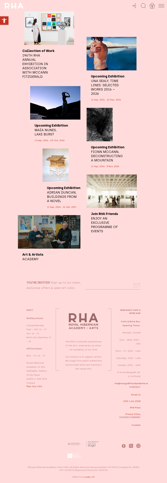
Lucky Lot (89, 476)
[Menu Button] (161, 5)
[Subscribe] (137, 285)
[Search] (143, 5)
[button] (4, 20)
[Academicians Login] (134, 6)
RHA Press (135, 407)
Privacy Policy (133, 414)
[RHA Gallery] (68, 6)
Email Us (136, 394)
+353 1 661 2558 (132, 401)
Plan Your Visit (34, 386)
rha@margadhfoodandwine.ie (131, 383)
